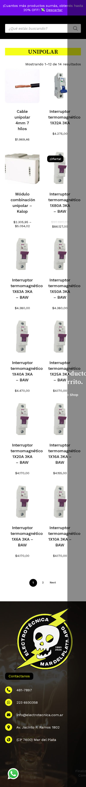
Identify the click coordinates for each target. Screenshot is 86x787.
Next (53, 582)
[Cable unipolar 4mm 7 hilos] (22, 86)
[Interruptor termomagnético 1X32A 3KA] (60, 86)
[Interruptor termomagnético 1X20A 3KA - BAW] (22, 419)
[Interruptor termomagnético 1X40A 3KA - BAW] (22, 337)
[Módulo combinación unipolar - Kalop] (22, 168)
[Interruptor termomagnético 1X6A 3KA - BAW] (22, 502)
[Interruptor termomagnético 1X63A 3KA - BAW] (22, 254)
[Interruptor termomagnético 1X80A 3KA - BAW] (60, 168)
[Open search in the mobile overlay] (43, 28)
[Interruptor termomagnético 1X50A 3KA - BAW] (60, 254)
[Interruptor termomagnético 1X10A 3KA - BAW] (60, 502)
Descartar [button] (54, 10)
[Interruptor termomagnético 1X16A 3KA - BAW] (60, 419)
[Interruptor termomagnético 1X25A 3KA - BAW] (60, 337)
